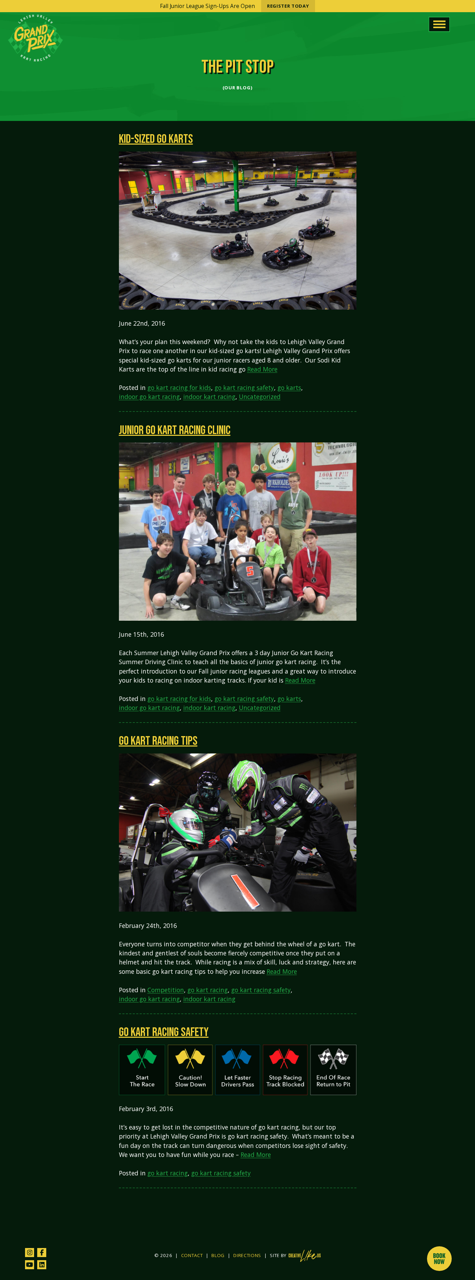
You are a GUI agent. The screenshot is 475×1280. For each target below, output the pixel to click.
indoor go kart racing (149, 396)
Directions (247, 1255)
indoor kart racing (209, 396)
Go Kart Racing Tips (158, 741)
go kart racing (207, 990)
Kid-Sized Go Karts (156, 139)
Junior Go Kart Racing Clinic (175, 430)
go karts (289, 387)
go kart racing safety (244, 387)
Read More (262, 369)
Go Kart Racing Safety (164, 1032)
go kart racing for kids (179, 387)
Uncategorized (260, 396)
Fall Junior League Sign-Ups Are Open (234, 6)
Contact (192, 1255)
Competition (165, 990)
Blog (218, 1255)
